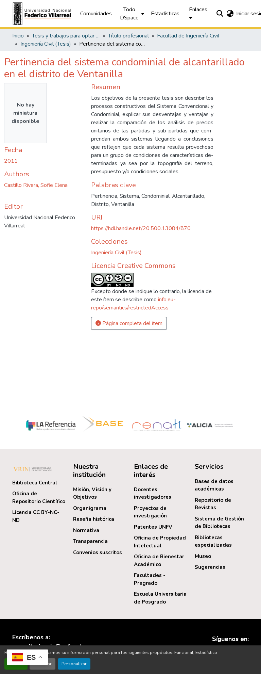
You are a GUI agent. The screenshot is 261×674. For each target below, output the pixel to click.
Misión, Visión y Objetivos (92, 493)
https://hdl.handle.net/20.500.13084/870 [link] (141, 228)
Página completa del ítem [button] (131, 323)
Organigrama (89, 508)
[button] (42, 14)
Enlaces (198, 9)
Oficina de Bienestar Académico (159, 560)
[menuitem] (131, 13)
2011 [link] (11, 161)
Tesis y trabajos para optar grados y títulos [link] (66, 35)
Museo (203, 556)
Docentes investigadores (152, 493)
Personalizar (74, 664)
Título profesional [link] (128, 35)
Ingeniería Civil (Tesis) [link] (45, 44)
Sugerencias (210, 567)
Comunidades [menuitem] (96, 13)
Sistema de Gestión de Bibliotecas (219, 522)
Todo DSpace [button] (129, 13)
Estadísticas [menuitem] (165, 13)
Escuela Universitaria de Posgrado (160, 598)
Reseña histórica (93, 519)
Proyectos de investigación (150, 512)
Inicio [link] (18, 35)
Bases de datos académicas (214, 485)
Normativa (86, 530)
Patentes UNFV (153, 527)
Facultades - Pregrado (150, 579)
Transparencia (90, 541)
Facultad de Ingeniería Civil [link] (188, 35)
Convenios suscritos (97, 552)
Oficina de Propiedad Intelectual (160, 541)
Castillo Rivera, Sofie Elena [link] (36, 185)
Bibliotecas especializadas (213, 541)
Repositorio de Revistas (213, 504)
